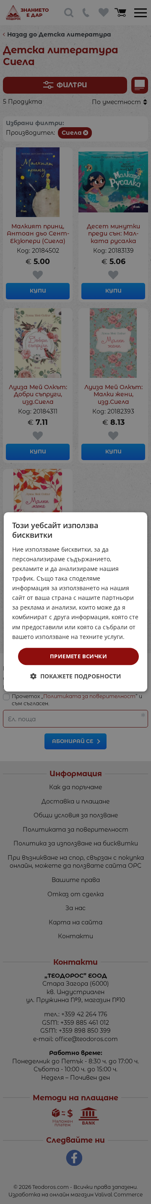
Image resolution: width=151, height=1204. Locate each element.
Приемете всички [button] (78, 656)
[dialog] (75, 601)
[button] (75, 676)
